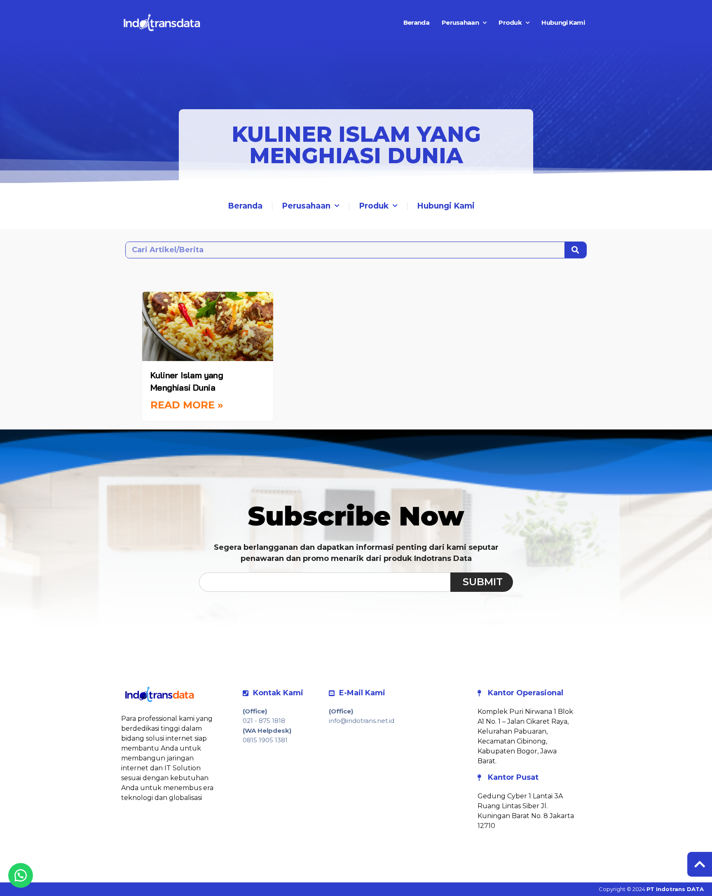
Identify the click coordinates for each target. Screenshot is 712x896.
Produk (510, 22)
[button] (20, 875)
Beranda (416, 22)
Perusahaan (460, 22)
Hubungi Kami (563, 22)
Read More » (186, 405)
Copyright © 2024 (651, 889)
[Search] (575, 250)
